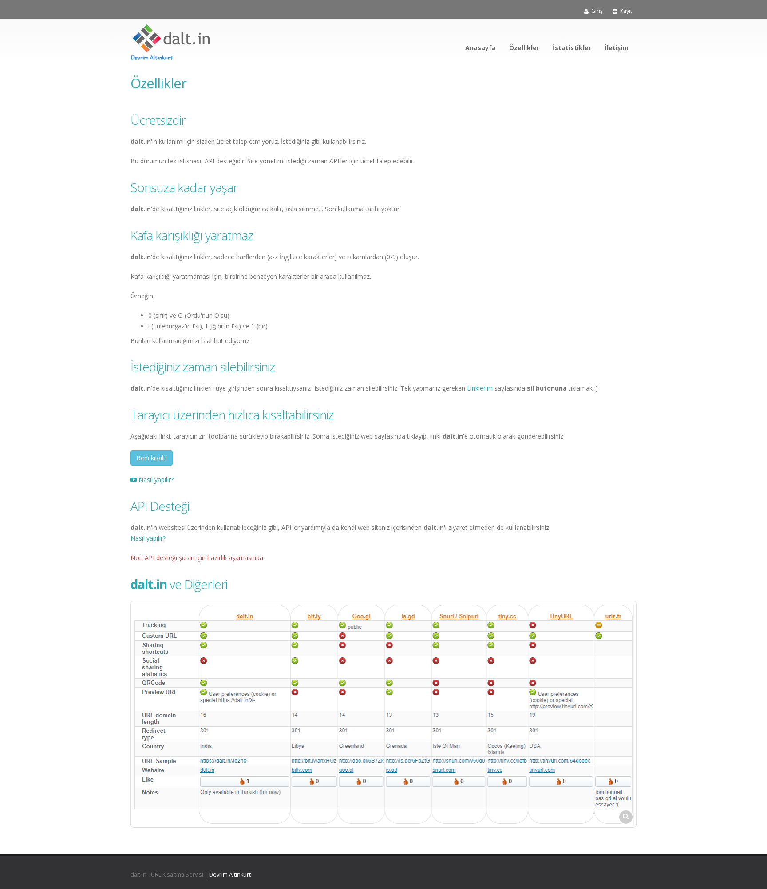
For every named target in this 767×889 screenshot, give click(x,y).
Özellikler (524, 47)
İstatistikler (572, 47)
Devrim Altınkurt (230, 874)
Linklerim (480, 388)
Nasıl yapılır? (155, 479)
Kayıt (626, 11)
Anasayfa (480, 47)
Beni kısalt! (151, 458)
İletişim (617, 47)
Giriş (597, 11)
